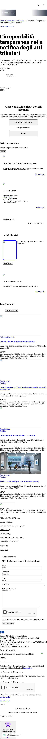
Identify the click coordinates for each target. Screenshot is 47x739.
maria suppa (9, 75)
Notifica (21, 21)
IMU (13, 13)
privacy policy (39, 619)
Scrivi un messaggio (9, 588)
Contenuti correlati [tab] (11, 310)
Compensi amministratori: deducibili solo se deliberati (17, 341)
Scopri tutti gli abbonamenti (23, 122)
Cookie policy (5, 530)
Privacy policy (5, 534)
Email (4, 578)
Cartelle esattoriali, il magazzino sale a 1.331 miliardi (17, 435)
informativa (27, 668)
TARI (17, 13)
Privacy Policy (5, 646)
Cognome (5, 572)
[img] (42, 653)
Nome (4, 565)
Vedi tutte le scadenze (35, 223)
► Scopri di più (7, 197)
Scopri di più (8, 263)
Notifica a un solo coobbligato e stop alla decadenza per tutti (19, 481)
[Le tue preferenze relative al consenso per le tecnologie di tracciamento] (12, 735)
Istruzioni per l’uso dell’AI (9, 541)
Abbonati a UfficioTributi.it (10, 518)
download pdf (5, 701)
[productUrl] (10, 259)
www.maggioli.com (20, 636)
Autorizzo (6, 672)
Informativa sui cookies (20, 646)
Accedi (23, 133)
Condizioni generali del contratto (12, 537)
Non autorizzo (18, 672)
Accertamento (11, 21)
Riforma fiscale (25, 13)
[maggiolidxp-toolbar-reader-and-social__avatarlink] (4, 75)
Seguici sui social (6, 522)
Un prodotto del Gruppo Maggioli (12, 526)
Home (2, 21)
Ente (3, 584)
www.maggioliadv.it (7, 640)
